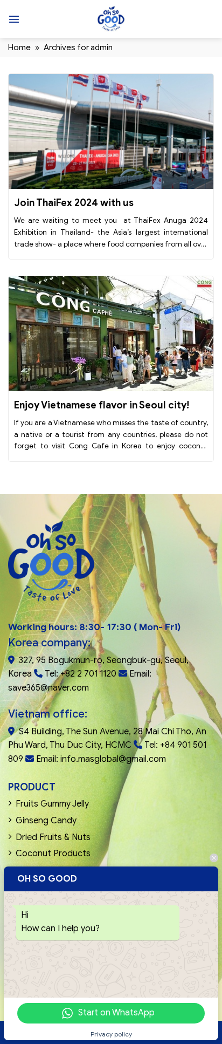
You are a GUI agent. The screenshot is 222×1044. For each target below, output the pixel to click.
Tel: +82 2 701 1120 (80, 673)
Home (19, 47)
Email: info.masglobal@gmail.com (101, 759)
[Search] (209, 18)
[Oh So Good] (111, 19)
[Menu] (14, 18)
